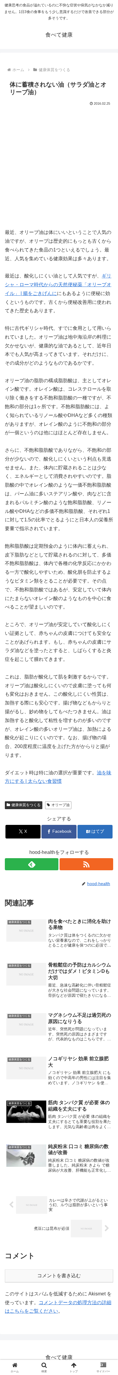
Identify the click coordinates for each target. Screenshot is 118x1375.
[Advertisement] (59, 169)
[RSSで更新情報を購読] (86, 864)
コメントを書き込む (59, 1275)
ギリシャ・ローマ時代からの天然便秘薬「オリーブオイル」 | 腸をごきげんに (58, 284)
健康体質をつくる (26, 805)
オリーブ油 (60, 805)
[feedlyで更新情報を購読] (31, 864)
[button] (106, 969)
